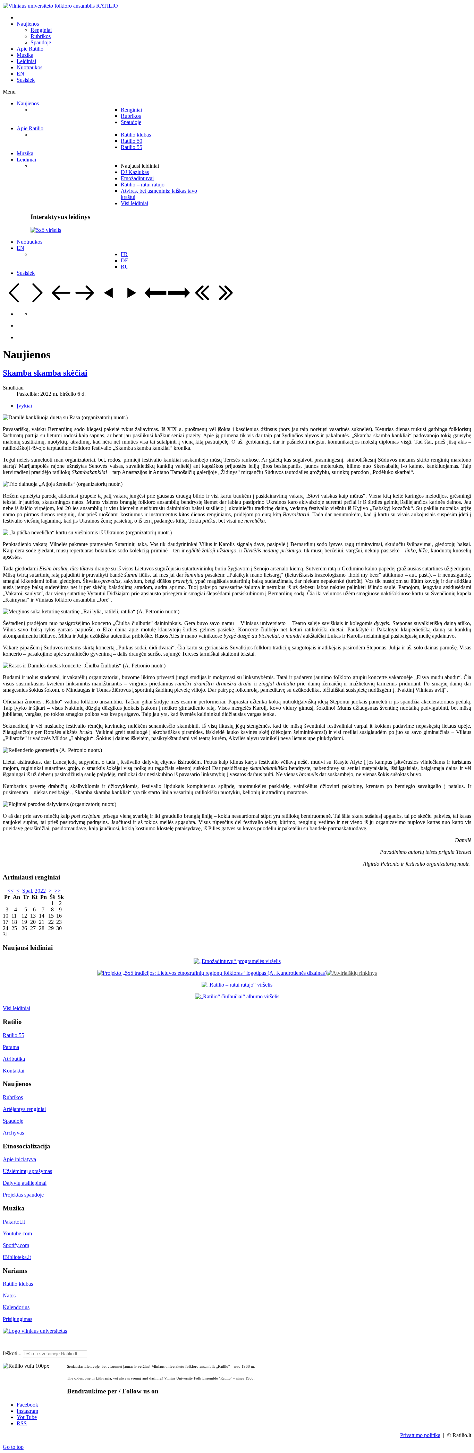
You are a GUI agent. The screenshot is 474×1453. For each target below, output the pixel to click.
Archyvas (13, 1133)
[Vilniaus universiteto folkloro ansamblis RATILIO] (60, 6)
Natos (9, 1295)
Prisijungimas (17, 1319)
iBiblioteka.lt (17, 1257)
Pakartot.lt (14, 1222)
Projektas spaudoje (23, 1195)
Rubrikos (13, 1097)
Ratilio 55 (13, 1035)
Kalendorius (16, 1307)
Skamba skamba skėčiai (45, 372)
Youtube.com (17, 1233)
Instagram (27, 1411)
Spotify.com (16, 1245)
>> (57, 891)
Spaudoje (13, 1121)
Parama (11, 1047)
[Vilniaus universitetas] (35, 1331)
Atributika (14, 1059)
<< (10, 891)
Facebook (27, 1405)
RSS (22, 1423)
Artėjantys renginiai (24, 1109)
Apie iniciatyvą (19, 1159)
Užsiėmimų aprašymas (27, 1171)
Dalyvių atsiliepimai (24, 1183)
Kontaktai (13, 1071)
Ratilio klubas (18, 1284)
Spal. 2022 (34, 891)
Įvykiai (24, 406)
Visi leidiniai (16, 1008)
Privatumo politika (420, 1435)
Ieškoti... (12, 1353)
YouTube (27, 1417)
